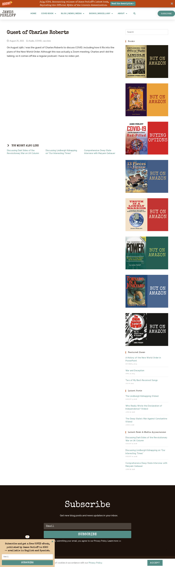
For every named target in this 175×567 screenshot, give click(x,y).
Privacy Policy (95, 563)
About (121, 13)
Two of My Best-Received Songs (142, 380)
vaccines (47, 41)
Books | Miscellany (99, 13)
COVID (38, 41)
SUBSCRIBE (27, 563)
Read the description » (122, 4)
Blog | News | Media (71, 13)
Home (33, 13)
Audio (31, 41)
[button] (87, 3)
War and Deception (135, 370)
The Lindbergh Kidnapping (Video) (142, 396)
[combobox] (144, 13)
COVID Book (47, 13)
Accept (155, 563)
